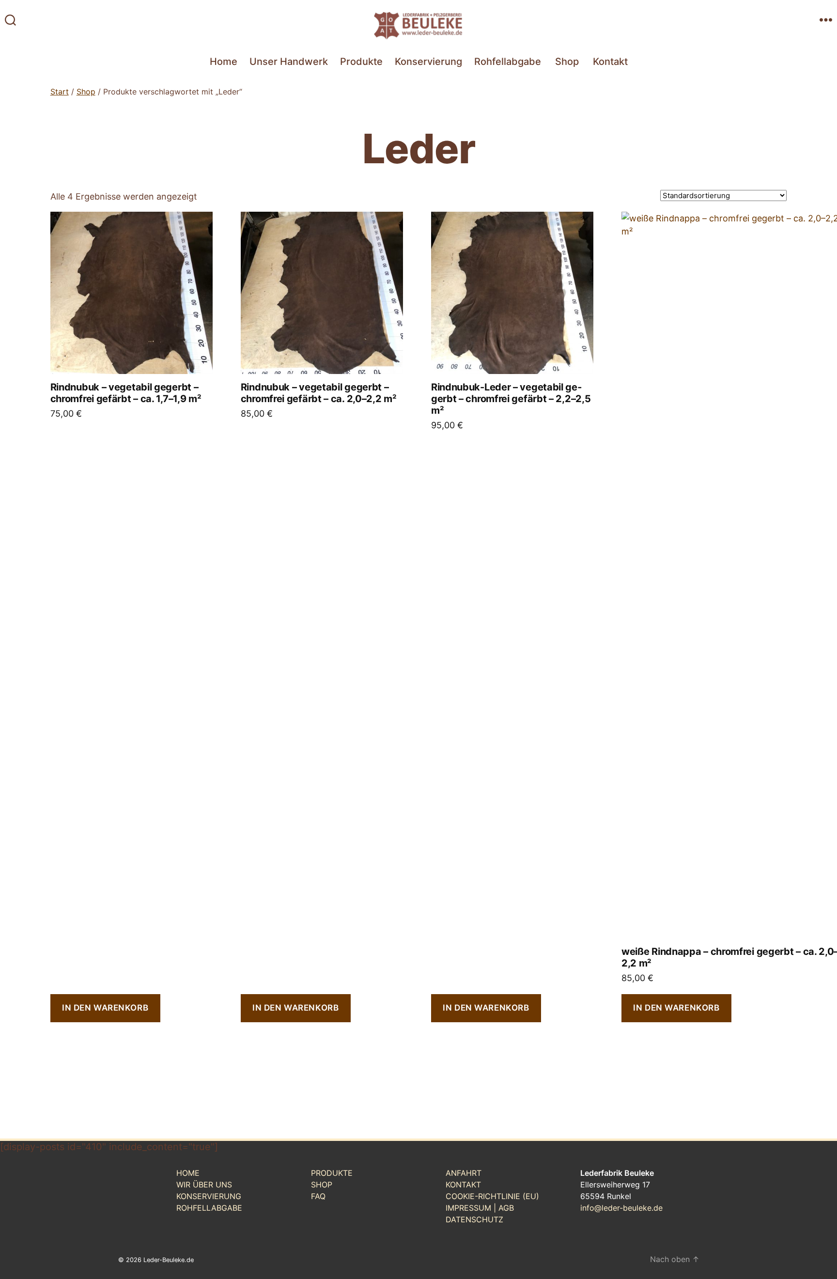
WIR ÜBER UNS (204, 1184)
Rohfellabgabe (507, 61)
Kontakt (610, 61)
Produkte (361, 61)
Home (223, 61)
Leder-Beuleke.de (168, 1259)
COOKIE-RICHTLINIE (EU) (492, 1196)
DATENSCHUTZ (474, 1219)
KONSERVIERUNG (208, 1196)
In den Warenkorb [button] (105, 1008)
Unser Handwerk (288, 61)
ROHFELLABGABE (209, 1208)
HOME (188, 1173)
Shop (567, 61)
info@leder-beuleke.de (621, 1208)
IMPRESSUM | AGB (480, 1208)
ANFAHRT (463, 1173)
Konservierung (428, 61)
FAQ (318, 1196)
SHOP (321, 1184)
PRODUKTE (332, 1173)
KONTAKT (463, 1184)
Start (59, 91)
